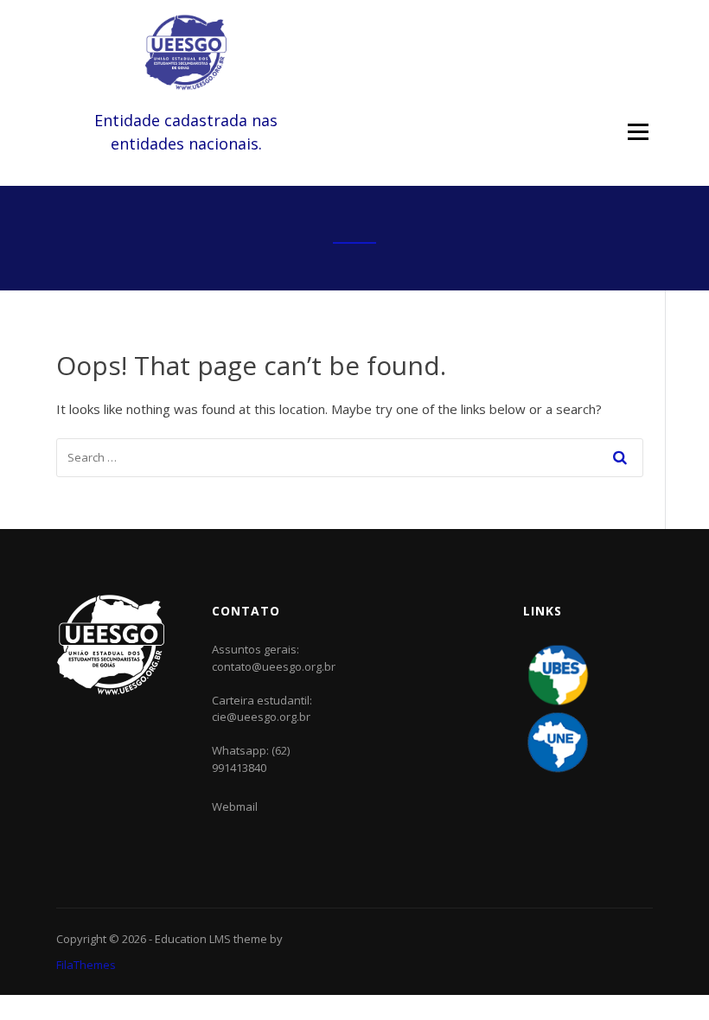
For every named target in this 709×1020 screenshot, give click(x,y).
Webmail (235, 806)
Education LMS (193, 939)
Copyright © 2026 (102, 939)
